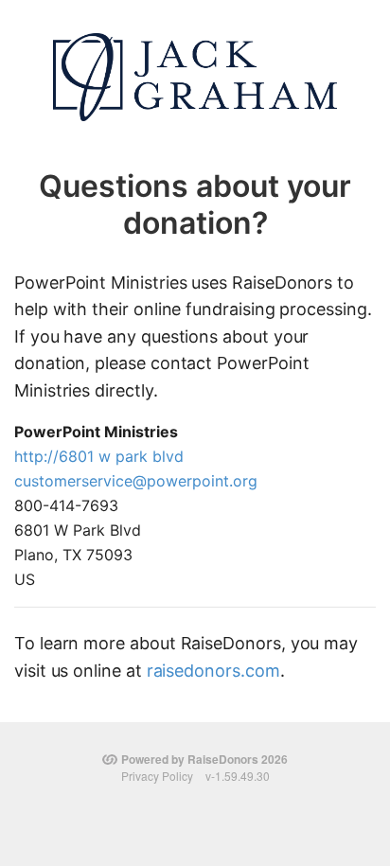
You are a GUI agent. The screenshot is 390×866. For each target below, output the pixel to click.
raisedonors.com (213, 670)
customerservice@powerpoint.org (135, 480)
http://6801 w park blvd (99, 456)
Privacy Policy (157, 776)
